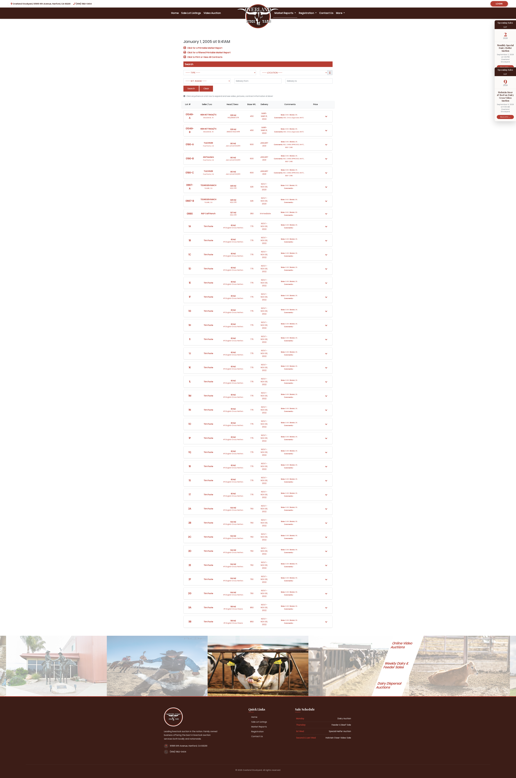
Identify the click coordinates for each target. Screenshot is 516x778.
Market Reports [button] (284, 13)
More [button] (339, 13)
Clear (206, 88)
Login (499, 3)
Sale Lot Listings (191, 13)
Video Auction (212, 13)
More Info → (505, 117)
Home (175, 13)
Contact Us (326, 13)
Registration (257, 731)
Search (191, 88)
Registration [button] (307, 13)
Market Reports (259, 726)
